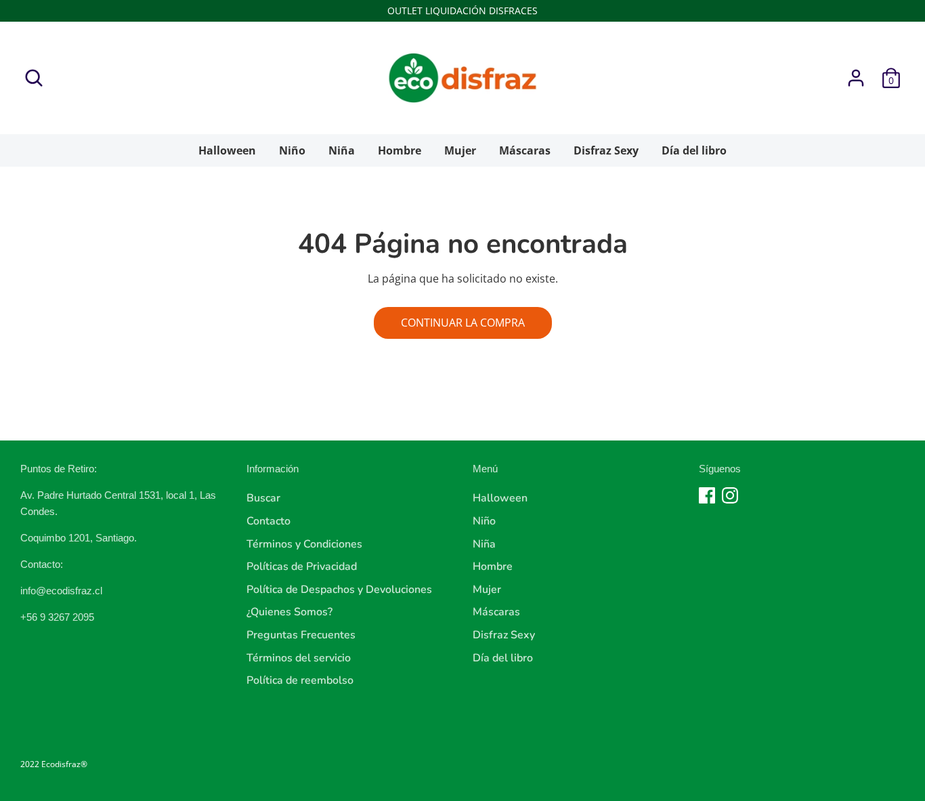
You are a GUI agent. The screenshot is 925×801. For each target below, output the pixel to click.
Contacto (268, 521)
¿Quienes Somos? (289, 611)
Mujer (460, 150)
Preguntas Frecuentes (301, 635)
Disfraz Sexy (606, 150)
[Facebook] (707, 495)
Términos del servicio (298, 658)
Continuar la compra (463, 322)
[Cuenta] (855, 77)
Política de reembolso (299, 680)
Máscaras (525, 150)
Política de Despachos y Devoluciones (339, 589)
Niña (341, 150)
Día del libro (694, 150)
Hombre (399, 150)
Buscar (263, 498)
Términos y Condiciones (304, 544)
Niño (292, 150)
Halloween (227, 150)
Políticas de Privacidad (301, 566)
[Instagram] (730, 495)
